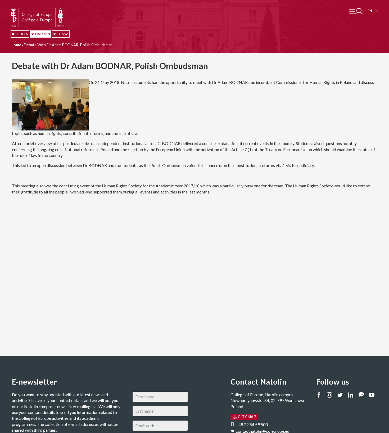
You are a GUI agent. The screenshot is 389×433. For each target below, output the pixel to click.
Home (16, 45)
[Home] (37, 10)
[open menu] (356, 11)
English (370, 11)
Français (376, 11)
